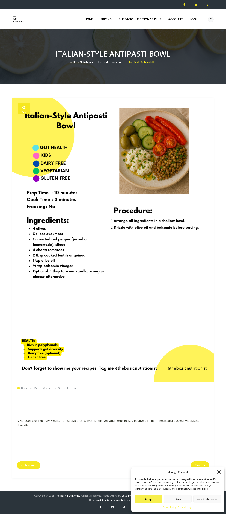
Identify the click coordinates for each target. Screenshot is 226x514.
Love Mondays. (130, 495)
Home (89, 19)
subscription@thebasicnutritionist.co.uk (115, 500)
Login (194, 19)
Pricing (106, 19)
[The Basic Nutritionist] (18, 19)
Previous (30, 465)
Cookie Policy (169, 507)
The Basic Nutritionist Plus (140, 19)
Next (198, 465)
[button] (219, 472)
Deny (178, 499)
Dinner (38, 388)
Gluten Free (49, 388)
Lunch (75, 388)
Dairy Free (27, 388)
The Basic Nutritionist (67, 495)
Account (175, 19)
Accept (149, 499)
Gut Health (64, 388)
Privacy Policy (184, 507)
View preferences (207, 499)
